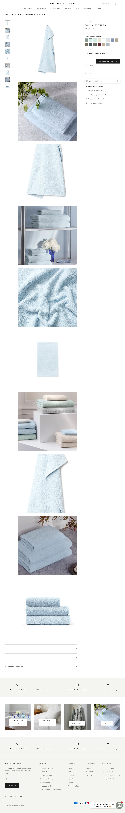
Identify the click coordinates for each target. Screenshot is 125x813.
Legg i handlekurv (108, 61)
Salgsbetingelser (46, 786)
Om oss (71, 768)
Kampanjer (87, 8)
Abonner (12, 785)
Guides (71, 782)
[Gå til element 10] (7, 86)
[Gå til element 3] (7, 37)
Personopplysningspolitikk (50, 789)
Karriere (89, 775)
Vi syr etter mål (45, 775)
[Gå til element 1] (7, 23)
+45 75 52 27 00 (107, 772)
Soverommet (41, 8)
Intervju (71, 775)
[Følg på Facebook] (6, 796)
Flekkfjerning (73, 786)
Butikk (13, 14)
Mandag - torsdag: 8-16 (110, 775)
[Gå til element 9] (7, 79)
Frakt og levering (46, 768)
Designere (72, 772)
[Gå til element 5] (7, 51)
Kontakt (89, 768)
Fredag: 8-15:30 (107, 779)
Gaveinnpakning (46, 779)
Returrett (43, 772)
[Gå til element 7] (7, 65)
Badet (78, 8)
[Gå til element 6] (7, 58)
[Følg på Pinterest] (16, 796)
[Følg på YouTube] (21, 796)
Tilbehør (98, 8)
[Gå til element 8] (7, 72)
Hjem (6, 14)
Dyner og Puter (55, 8)
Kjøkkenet (68, 8)
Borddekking (28, 8)
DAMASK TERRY (41, 14)
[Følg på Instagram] (11, 796)
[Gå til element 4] (7, 44)
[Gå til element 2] (7, 30)
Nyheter (71, 779)
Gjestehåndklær (28, 14)
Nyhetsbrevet (44, 782)
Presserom (90, 772)
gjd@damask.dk (107, 768)
